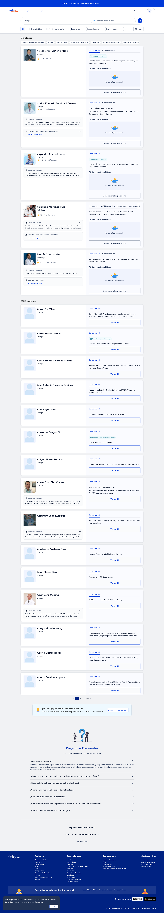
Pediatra (70, 868)
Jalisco (50, 42)
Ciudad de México (41, 860)
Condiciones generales (114, 908)
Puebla (37, 866)
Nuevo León (62, 42)
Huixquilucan (39, 871)
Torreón (37, 875)
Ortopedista (71, 877)
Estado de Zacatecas (79, 42)
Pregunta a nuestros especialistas (115, 868)
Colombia (102, 890)
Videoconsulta (146, 866)
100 (87, 699)
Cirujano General (72, 881)
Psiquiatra (70, 871)
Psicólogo (70, 860)
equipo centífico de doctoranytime (87, 753)
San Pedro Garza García (43, 877)
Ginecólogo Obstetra (74, 873)
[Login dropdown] (151, 10)
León (36, 868)
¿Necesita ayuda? (147, 864)
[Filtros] (23, 29)
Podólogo (70, 864)
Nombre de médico (109, 860)
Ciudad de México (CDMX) (33, 42)
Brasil (124, 890)
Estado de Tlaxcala (131, 42)
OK (54, 906)
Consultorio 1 (94, 50)
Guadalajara (39, 864)
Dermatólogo (71, 862)
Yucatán (95, 42)
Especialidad (107, 864)
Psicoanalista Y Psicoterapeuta (77, 866)
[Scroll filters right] (128, 29)
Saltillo (37, 879)
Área (104, 862)
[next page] (90, 699)
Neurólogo (70, 875)
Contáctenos (145, 860)
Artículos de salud (109, 866)
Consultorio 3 (134, 206)
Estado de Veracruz (111, 42)
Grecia (83, 890)
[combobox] (55, 20)
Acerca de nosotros (148, 862)
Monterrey (38, 862)
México (95, 890)
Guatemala (117, 890)
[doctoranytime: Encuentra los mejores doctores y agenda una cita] (77, 841)
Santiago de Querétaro (43, 873)
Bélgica (89, 890)
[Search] (140, 20)
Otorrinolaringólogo (74, 879)
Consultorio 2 (122, 206)
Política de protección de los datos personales (140, 908)
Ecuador (110, 890)
